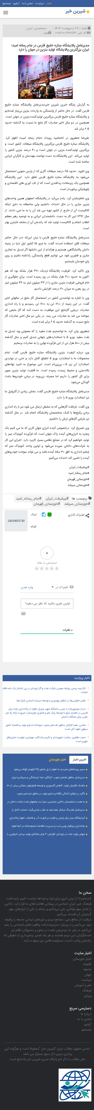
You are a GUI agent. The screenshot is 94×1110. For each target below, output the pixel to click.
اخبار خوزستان (82, 959)
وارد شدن (27, 587)
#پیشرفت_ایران (57, 499)
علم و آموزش (83, 985)
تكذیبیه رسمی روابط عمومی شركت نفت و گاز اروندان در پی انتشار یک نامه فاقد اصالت (45, 690)
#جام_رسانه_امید (29, 499)
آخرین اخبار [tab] (79, 759)
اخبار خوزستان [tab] (57, 759)
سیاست (86, 980)
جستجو (7, 3)
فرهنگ (86, 990)
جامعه (87, 969)
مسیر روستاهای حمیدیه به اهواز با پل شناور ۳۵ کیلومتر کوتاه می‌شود (49, 769)
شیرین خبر (48, 1049)
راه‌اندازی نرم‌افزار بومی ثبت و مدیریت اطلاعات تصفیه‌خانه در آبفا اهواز (48, 826)
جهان (87, 975)
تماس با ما (27, 3)
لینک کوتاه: (33, 520)
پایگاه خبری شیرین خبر (42, 1059)
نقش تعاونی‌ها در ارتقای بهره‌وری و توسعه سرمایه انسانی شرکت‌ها (51, 701)
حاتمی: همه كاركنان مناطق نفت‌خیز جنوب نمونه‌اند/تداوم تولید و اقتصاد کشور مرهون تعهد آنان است (47, 727)
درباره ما (40, 3)
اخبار (49, 3)
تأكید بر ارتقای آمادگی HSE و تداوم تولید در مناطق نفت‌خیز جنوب (51, 794)
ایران (29, 28)
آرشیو (16, 3)
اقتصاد (87, 964)
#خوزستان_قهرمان (47, 504)
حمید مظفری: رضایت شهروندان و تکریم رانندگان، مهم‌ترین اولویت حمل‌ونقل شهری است (47, 739)
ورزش (87, 996)
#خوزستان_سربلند (77, 504)
